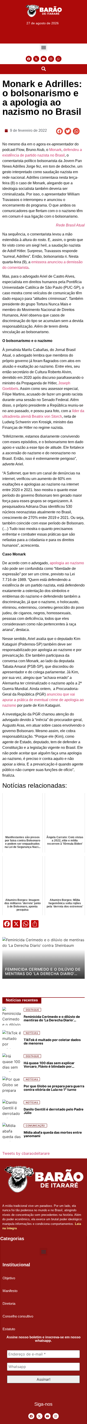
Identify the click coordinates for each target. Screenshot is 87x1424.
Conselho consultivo (18, 1316)
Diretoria (9, 1303)
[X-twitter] (36, 59)
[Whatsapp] (58, 59)
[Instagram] (51, 59)
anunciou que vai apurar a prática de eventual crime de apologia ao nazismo (43, 699)
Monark (55, 150)
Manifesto (10, 1291)
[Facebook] (29, 59)
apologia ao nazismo (67, 563)
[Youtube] (44, 59)
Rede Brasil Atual (70, 225)
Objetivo (9, 1278)
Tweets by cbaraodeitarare (26, 1153)
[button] (43, 47)
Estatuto (9, 1329)
